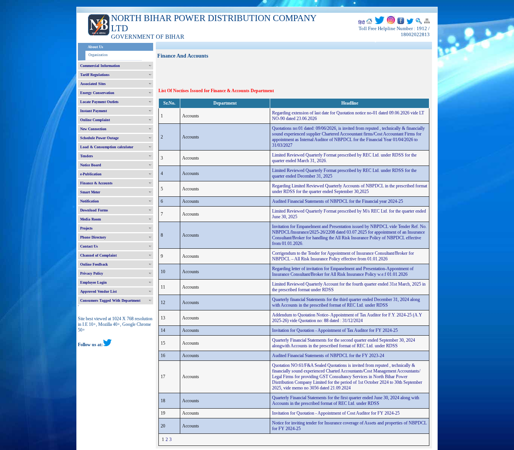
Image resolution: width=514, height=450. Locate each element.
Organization (98, 55)
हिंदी (361, 22)
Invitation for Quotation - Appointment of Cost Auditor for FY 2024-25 (336, 413)
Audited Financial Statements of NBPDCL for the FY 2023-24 (328, 355)
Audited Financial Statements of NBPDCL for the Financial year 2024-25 (337, 201)
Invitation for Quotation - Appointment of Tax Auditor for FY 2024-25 (335, 330)
